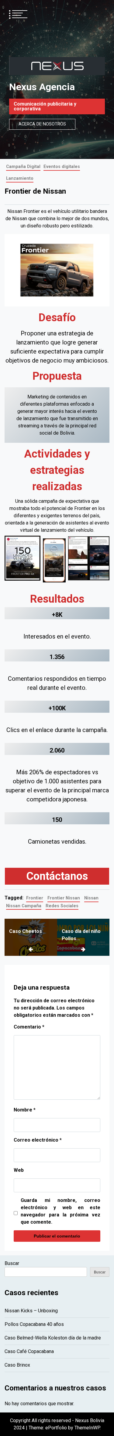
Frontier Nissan (63, 898)
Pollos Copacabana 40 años (34, 1324)
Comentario (29, 1027)
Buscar (12, 1263)
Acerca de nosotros (42, 124)
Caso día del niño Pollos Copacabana (81, 935)
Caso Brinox (17, 1365)
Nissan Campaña (23, 905)
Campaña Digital (23, 166)
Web (19, 1170)
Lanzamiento (19, 178)
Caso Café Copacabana (29, 1351)
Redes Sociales (62, 905)
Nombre (25, 1110)
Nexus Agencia (42, 87)
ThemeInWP (87, 1428)
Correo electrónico (38, 1140)
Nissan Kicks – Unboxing (31, 1311)
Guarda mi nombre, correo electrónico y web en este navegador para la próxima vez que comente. (60, 1211)
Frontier (34, 898)
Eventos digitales (61, 166)
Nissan (91, 898)
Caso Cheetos (25, 931)
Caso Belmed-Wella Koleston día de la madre (53, 1338)
